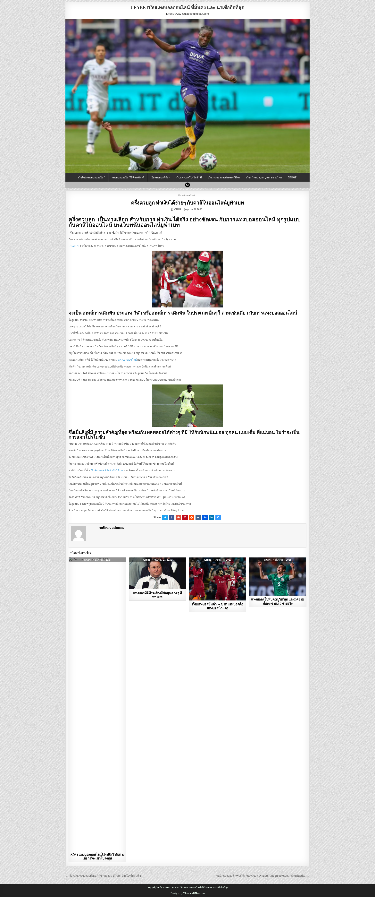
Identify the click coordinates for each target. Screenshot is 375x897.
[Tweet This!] (165, 517)
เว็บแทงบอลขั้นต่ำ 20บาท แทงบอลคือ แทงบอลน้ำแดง (217, 606)
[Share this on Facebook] (171, 517)
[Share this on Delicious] (218, 517)
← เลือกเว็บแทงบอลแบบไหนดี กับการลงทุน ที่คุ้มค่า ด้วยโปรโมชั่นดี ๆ (103, 875)
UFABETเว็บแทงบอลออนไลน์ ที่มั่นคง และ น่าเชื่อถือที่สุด (187, 7)
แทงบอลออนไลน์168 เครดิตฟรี (128, 177)
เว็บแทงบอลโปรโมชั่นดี (189, 177)
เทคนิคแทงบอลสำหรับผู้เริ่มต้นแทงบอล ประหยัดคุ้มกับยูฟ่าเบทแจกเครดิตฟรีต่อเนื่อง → (262, 875)
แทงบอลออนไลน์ (127, 359)
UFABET (74, 246)
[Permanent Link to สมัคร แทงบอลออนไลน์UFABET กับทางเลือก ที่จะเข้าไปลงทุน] (97, 704)
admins (177, 209)
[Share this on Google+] (178, 517)
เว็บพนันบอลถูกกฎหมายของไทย (264, 177)
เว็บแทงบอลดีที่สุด (160, 177)
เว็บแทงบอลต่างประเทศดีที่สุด (224, 177)
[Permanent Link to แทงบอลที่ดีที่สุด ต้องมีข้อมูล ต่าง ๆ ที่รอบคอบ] (157, 573)
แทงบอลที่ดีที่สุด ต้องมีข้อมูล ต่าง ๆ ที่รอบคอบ (157, 595)
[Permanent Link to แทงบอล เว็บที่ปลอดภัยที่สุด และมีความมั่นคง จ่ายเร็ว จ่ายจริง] (277, 576)
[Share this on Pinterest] (185, 517)
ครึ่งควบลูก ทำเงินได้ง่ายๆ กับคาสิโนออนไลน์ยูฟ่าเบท (187, 202)
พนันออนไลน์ (188, 195)
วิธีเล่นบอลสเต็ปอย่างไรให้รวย (107, 470)
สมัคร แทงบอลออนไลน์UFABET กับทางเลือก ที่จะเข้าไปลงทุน (97, 856)
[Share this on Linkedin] (211, 517)
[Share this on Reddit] (191, 517)
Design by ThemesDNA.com (188, 893)
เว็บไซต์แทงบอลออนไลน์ (91, 177)
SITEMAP (292, 177)
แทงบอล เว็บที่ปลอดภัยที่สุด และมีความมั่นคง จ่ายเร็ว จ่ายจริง (277, 601)
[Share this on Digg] (205, 517)
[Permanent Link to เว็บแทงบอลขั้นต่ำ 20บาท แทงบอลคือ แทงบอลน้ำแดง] (217, 578)
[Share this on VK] (198, 517)
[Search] (187, 185)
